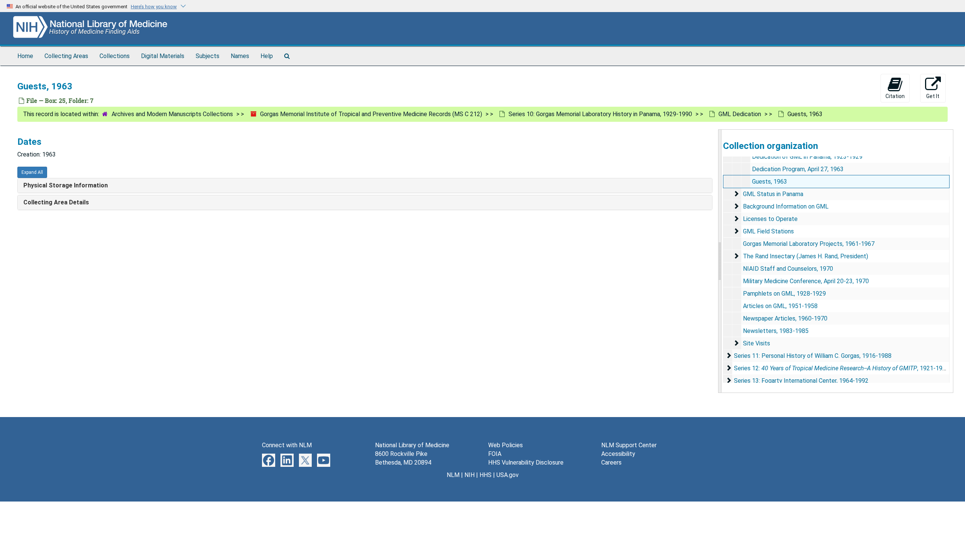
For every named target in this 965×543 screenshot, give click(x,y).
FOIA (494, 453)
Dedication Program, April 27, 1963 (798, 169)
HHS (485, 475)
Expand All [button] (32, 172)
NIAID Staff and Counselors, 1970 (788, 268)
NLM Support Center (629, 445)
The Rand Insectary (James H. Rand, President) (805, 256)
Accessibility (618, 453)
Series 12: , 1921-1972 (841, 368)
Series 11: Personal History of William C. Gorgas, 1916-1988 (812, 355)
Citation (895, 96)
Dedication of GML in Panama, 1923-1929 (807, 156)
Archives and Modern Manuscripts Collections (172, 114)
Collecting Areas (66, 56)
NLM (453, 475)
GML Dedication (739, 114)
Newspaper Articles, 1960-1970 (785, 318)
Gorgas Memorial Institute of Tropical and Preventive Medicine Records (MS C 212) (371, 114)
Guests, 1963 (769, 181)
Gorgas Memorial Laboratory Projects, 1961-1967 (809, 243)
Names (240, 56)
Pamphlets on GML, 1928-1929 (784, 293)
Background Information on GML (786, 206)
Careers (611, 462)
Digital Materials (162, 56)
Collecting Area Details (56, 202)
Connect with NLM (287, 445)
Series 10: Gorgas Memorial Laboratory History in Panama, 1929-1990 (600, 114)
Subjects (207, 56)
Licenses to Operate (770, 218)
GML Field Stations (768, 231)
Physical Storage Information (65, 185)
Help (266, 56)
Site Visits (756, 343)
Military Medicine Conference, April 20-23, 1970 (806, 281)
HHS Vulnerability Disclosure (526, 462)
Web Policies (505, 445)
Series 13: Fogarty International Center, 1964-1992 (801, 380)
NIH (469, 475)
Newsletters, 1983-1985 (776, 330)
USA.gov (507, 475)
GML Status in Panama (773, 194)
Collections (115, 56)
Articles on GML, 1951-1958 (780, 306)
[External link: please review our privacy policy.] (268, 459)
